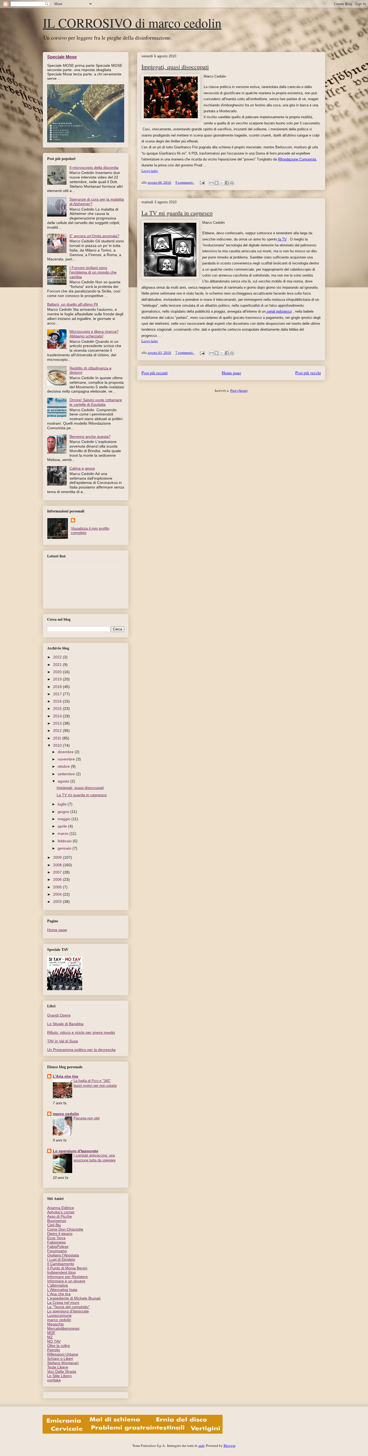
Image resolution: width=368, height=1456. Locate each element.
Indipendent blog (61, 1272)
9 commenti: (185, 182)
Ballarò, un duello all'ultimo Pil (72, 304)
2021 (58, 664)
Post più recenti (154, 372)
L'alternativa (57, 1285)
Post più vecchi (308, 372)
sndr (201, 1445)
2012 (58, 730)
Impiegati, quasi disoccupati (175, 67)
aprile (63, 826)
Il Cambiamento (60, 1264)
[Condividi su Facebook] (227, 183)
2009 (58, 857)
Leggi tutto (149, 170)
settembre (67, 774)
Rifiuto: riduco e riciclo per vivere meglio (81, 1032)
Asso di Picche (59, 1216)
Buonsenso (56, 1220)
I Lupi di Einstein (61, 1259)
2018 (58, 687)
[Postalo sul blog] (216, 183)
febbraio (65, 841)
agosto (64, 781)
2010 (58, 745)
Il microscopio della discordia (94, 167)
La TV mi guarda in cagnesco (177, 213)
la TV (282, 239)
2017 (58, 694)
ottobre (64, 766)
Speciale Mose (62, 56)
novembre (67, 759)
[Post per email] (202, 182)
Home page (231, 372)
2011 (57, 738)
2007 (58, 872)
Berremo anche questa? (90, 436)
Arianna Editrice (60, 1208)
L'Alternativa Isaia (62, 1289)
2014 (58, 716)
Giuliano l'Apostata (63, 1255)
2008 (58, 865)
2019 (58, 679)
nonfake (54, 1380)
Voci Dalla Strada (61, 1371)
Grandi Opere (59, 1015)
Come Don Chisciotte (65, 1229)
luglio (63, 804)
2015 (58, 708)
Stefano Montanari (63, 1363)
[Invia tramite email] (211, 183)
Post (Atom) (239, 390)
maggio (64, 819)
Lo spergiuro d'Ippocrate (75, 1151)
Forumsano (57, 1251)
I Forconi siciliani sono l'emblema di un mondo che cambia (93, 272)
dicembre (66, 752)
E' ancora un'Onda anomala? (94, 236)
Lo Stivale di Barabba (65, 1024)
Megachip (55, 1324)
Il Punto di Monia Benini (67, 1268)
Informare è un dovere (66, 1281)
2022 (58, 657)
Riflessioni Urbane (62, 1354)
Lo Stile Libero (59, 1376)
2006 (58, 879)
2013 (58, 723)
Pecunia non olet (87, 1118)
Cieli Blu (54, 1225)
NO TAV (54, 1341)
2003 (58, 901)
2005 (58, 887)
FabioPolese (57, 1246)
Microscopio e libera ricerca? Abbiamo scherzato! (94, 333)
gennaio (65, 848)
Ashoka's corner (61, 1212)
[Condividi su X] (221, 183)
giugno (64, 811)
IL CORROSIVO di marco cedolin (132, 22)
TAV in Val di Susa (62, 1041)
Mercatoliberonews (63, 1328)
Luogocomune (59, 1315)
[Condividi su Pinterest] (232, 183)
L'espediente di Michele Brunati (73, 1298)
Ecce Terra (56, 1238)
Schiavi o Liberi (60, 1358)
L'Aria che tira (65, 1076)
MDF (51, 1333)
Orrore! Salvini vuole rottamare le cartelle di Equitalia (96, 402)
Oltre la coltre (58, 1345)
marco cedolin (66, 1114)
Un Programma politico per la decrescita (81, 1050)
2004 (58, 894)
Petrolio (53, 1350)
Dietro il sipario (59, 1233)
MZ (50, 1337)
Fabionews (56, 1242)
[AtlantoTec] (133, 1432)
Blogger (229, 1445)
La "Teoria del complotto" (68, 1307)
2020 (58, 672)
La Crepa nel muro (63, 1302)
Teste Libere (57, 1367)
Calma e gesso (82, 468)
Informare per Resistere (67, 1277)
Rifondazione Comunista (297, 159)
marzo (64, 833)
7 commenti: (185, 352)
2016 (58, 701)
